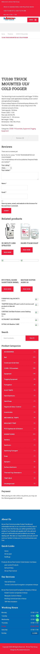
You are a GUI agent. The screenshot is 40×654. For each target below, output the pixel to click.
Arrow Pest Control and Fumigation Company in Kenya (19, 590)
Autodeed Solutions (23, 650)
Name (4, 183)
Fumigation (8, 385)
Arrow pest (8, 554)
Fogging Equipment (10, 379)
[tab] (20, 138)
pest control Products (11, 565)
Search (32, 338)
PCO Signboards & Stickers (13, 429)
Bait (5, 357)
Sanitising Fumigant (11, 451)
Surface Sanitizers (10, 467)
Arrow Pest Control (11, 571)
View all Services (10, 582)
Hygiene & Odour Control (12, 407)
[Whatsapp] (37, 620)
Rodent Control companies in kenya (16, 593)
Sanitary (7, 440)
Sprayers (7, 462)
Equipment (26, 129)
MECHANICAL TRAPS (11, 418)
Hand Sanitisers (9, 396)
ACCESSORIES (9, 352)
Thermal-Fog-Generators (13, 472)
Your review (6, 170)
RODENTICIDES (9, 434)
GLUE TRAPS (8, 390)
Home (3, 34)
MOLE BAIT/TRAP (10, 423)
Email (4, 192)
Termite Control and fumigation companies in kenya (21, 584)
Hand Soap (7, 401)
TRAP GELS (8, 478)
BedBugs (7, 557)
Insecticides (8, 412)
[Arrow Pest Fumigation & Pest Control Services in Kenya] (11, 19)
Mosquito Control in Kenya (13, 596)
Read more (7, 252)
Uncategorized (9, 483)
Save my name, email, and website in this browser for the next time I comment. (19, 205)
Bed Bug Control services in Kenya (15, 598)
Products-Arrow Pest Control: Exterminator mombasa (19, 562)
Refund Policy (9, 568)
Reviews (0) (20, 138)
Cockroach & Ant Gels (11, 363)
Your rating (6, 165)
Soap (6, 456)
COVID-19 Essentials (15, 129)
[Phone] (37, 615)
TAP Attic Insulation (11, 601)
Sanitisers (7, 445)
